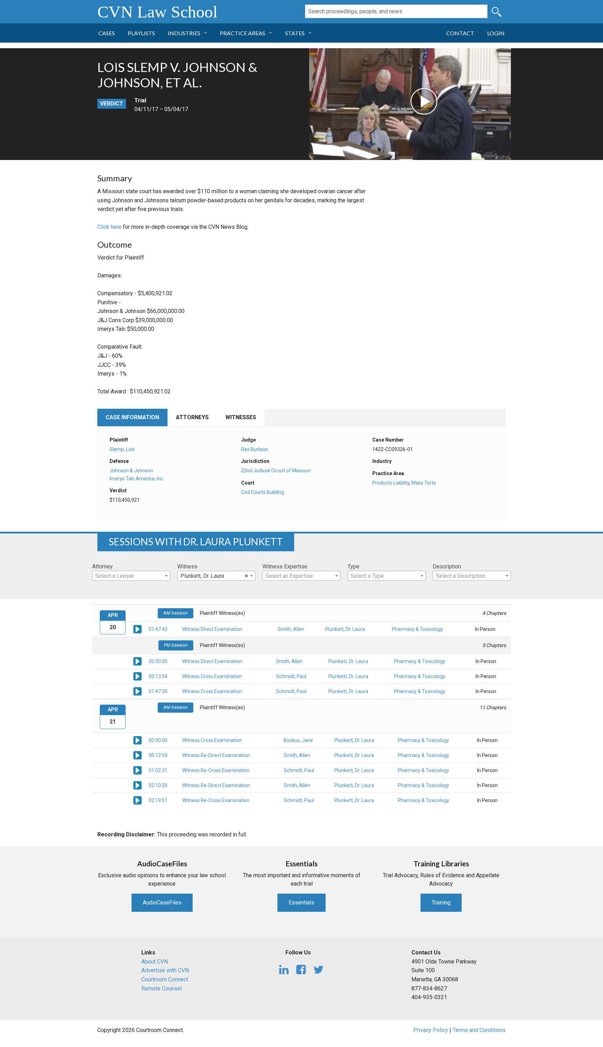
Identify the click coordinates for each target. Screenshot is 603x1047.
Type (353, 566)
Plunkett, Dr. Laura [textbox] (214, 576)
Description (447, 566)
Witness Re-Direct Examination (216, 755)
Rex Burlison (254, 449)
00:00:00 (158, 661)
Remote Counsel (161, 988)
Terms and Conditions (479, 1030)
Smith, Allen (291, 629)
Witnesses (240, 417)
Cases (106, 33)
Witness (187, 566)
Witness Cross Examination (212, 676)
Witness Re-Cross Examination (216, 770)
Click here (109, 227)
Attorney (102, 566)
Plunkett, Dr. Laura (345, 629)
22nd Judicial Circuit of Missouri (276, 470)
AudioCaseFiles (162, 902)
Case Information (132, 417)
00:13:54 (158, 676)
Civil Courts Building (262, 492)
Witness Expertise (284, 566)
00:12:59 (158, 755)
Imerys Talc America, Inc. (137, 478)
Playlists (141, 33)
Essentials (301, 902)
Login (496, 33)
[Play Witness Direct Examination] (137, 629)
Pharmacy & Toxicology (417, 629)
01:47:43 (158, 629)
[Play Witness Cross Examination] (137, 676)
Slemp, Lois (122, 449)
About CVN (154, 961)
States (295, 33)
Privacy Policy (430, 1030)
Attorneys (192, 417)
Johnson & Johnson (131, 470)
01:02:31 (158, 770)
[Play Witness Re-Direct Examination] (137, 755)
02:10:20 (158, 785)
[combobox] (131, 576)
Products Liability (390, 483)
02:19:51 (158, 800)
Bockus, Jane (298, 740)
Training (441, 902)
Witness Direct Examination (212, 629)
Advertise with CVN (165, 970)
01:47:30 (158, 691)
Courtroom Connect (164, 979)
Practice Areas (242, 33)
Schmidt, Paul (291, 676)
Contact (460, 33)
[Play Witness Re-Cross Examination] (137, 770)
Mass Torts (423, 483)
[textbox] (131, 576)
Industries (184, 33)
